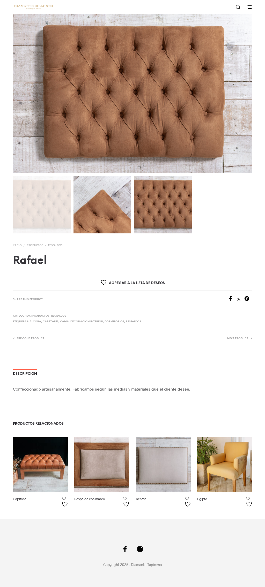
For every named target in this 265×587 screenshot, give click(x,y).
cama (64, 321)
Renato (141, 499)
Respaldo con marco (89, 499)
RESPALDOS (55, 245)
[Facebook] (232, 299)
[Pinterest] (248, 299)
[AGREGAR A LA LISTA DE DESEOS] (65, 502)
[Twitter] (240, 299)
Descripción (25, 374)
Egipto (202, 499)
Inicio (17, 245)
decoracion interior (86, 321)
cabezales (50, 321)
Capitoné (19, 499)
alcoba (35, 321)
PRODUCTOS (35, 245)
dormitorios (114, 321)
